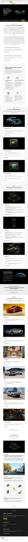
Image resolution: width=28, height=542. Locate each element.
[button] (25, 3)
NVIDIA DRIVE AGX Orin (10, 383)
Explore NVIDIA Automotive (6, 533)
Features (7, 20)
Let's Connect (5, 518)
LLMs (12, 235)
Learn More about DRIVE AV (7, 265)
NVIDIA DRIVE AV (14, 37)
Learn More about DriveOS (7, 240)
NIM (16, 20)
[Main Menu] (0, 3)
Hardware (11, 20)
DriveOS (21, 403)
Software (14, 20)
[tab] (10, 438)
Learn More (5, 180)
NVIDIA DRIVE (17, 381)
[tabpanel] (14, 473)
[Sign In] (27, 3)
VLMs (14, 235)
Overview (4, 20)
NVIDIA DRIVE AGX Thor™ (14, 29)
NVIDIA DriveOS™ (15, 30)
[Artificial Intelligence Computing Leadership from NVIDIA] (13, 3)
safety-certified (13, 42)
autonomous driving (6, 38)
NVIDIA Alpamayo (22, 38)
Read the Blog (6, 157)
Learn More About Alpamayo (7, 214)
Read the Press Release (7, 343)
